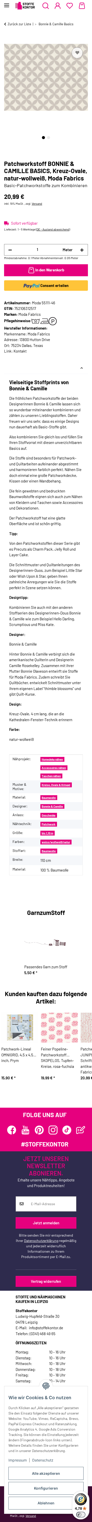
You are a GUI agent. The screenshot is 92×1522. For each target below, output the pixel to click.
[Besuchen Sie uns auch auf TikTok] (66, 1130)
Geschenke (48, 815)
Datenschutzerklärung (41, 1240)
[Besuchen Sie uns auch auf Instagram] (53, 1130)
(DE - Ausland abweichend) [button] (53, 229)
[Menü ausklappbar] (6, 3)
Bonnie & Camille (52, 806)
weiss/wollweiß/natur (56, 842)
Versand (37, 203)
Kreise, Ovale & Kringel (56, 785)
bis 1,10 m (47, 833)
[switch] (80, 1514)
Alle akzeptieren (46, 1473)
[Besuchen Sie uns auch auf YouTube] (25, 1130)
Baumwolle (49, 797)
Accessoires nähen (54, 767)
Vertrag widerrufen (46, 1281)
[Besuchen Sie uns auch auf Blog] (80, 1130)
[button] (46, 6)
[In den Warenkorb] (8, 40)
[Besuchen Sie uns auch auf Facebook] (11, 1130)
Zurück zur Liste (19, 24)
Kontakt (20, 351)
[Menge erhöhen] (82, 249)
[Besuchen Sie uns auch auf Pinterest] (39, 1130)
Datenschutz (42, 1460)
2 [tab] (48, 137)
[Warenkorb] (82, 6)
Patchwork (48, 824)
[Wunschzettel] (70, 6)
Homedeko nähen (52, 759)
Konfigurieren (46, 1488)
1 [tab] (43, 137)
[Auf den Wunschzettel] (77, 52)
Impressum (17, 1460)
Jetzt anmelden (46, 1223)
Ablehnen (46, 1503)
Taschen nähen (51, 776)
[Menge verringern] (10, 249)
